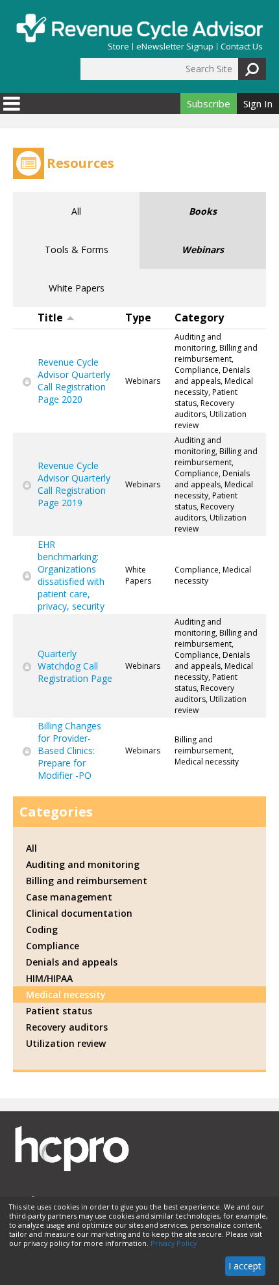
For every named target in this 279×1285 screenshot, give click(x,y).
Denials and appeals (71, 962)
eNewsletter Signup (174, 46)
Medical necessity (66, 994)
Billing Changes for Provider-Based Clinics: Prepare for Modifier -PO (69, 750)
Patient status (59, 1011)
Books (203, 211)
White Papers (76, 288)
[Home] (139, 28)
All (76, 211)
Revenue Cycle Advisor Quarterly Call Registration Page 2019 (74, 484)
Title (50, 317)
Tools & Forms (76, 249)
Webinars (203, 249)
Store (118, 46)
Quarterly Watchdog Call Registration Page (75, 665)
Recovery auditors (67, 1027)
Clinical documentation (79, 913)
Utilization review (66, 1043)
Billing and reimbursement (86, 880)
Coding (42, 929)
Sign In (258, 103)
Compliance (52, 946)
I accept (244, 1266)
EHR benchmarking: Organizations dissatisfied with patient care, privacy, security (71, 575)
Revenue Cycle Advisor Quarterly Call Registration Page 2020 (74, 380)
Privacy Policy (174, 1243)
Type (138, 317)
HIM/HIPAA (49, 978)
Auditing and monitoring (83, 864)
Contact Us (242, 46)
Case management (69, 897)
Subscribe (208, 103)
